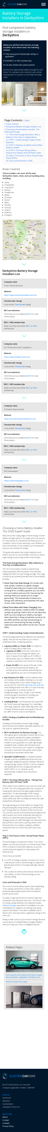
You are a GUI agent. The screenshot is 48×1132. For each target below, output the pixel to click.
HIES (35, 326)
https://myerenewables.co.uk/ (16, 480)
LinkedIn (6, 1123)
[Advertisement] (24, 1040)
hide (27, 120)
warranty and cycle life (34, 685)
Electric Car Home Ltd (15, 4)
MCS (29, 314)
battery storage (9, 905)
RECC (28, 326)
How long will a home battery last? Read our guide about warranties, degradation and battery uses (24, 976)
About (5, 1117)
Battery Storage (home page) (16, 982)
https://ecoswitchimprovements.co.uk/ (20, 419)
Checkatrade (20, 304)
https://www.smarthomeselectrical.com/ (20, 295)
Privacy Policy (8, 1126)
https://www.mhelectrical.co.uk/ (17, 357)
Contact (5, 1120)
